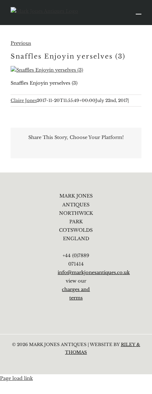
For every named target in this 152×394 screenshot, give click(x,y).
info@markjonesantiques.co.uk (94, 272)
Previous (21, 43)
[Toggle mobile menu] (138, 10)
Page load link (16, 378)
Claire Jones (24, 100)
